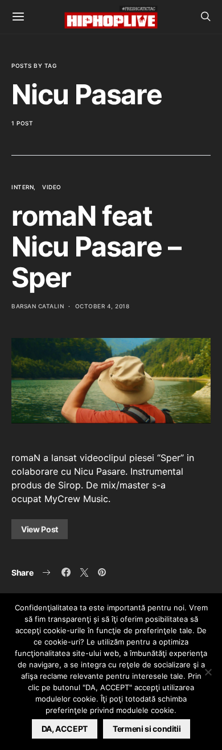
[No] (207, 672)
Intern (22, 187)
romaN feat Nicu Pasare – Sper (95, 246)
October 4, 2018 (102, 306)
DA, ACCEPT (65, 728)
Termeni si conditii (146, 728)
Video (51, 187)
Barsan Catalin (37, 306)
